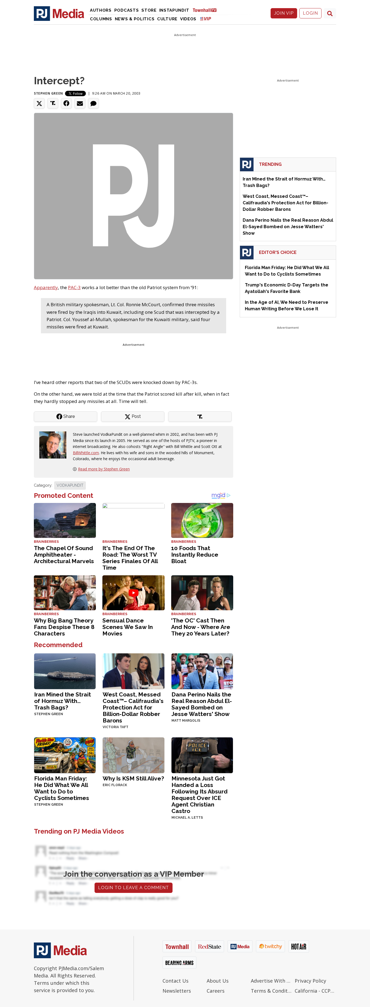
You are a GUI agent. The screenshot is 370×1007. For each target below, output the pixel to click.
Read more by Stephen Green (104, 469)
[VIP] (205, 18)
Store (149, 10)
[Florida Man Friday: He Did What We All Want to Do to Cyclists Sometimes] (65, 754)
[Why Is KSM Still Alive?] (133, 754)
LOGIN (310, 13)
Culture (167, 19)
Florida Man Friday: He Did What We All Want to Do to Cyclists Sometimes (61, 788)
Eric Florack (115, 785)
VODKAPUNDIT (70, 485)
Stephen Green (48, 93)
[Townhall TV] (207, 10)
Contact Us (176, 980)
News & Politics (135, 19)
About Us (218, 980)
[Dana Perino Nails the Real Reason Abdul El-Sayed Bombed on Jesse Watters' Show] (202, 670)
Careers (216, 990)
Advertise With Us (271, 980)
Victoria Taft (115, 727)
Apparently (46, 287)
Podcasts (126, 10)
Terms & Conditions (271, 990)
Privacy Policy (310, 980)
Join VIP (284, 13)
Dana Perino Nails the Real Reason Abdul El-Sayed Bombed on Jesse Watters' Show (201, 704)
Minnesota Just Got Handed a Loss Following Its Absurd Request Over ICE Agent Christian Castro (199, 794)
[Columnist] (55, 444)
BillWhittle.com (86, 452)
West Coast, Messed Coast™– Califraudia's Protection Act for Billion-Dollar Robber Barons (133, 707)
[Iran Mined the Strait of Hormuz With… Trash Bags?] (65, 670)
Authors (101, 10)
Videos (188, 19)
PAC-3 (74, 287)
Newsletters (177, 990)
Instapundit (174, 10)
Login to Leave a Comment (133, 887)
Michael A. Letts (187, 817)
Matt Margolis (185, 720)
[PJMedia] (59, 13)
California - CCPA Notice (315, 990)
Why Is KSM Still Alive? (133, 778)
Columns (101, 19)
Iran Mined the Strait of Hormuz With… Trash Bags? (62, 701)
